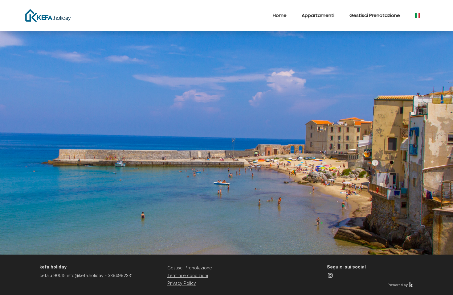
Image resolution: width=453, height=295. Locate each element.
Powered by (398, 285)
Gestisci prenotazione (374, 15)
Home (280, 15)
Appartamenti (318, 15)
